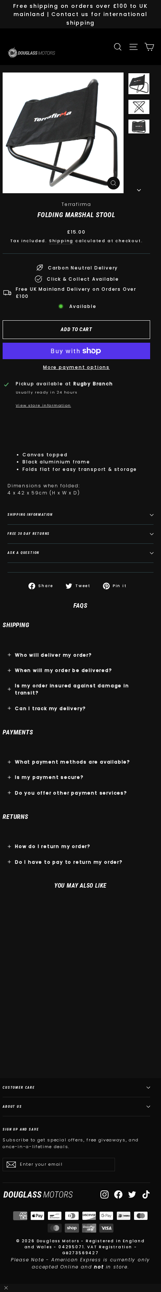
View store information (43, 405)
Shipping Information (30, 515)
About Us (12, 1106)
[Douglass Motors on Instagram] (104, 1194)
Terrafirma (76, 204)
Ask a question (23, 553)
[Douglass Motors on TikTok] (146, 1194)
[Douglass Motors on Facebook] (118, 1194)
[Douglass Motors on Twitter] (132, 1194)
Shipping (61, 241)
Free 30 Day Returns (28, 534)
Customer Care (19, 1087)
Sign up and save (21, 1129)
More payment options (76, 367)
